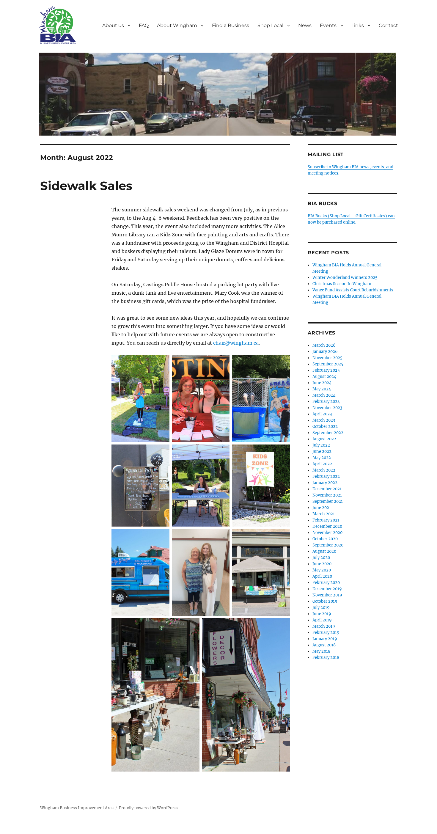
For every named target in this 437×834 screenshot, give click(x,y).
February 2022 (326, 476)
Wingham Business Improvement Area (77, 808)
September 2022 (327, 432)
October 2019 (324, 601)
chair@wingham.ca (236, 343)
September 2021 (327, 501)
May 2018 (321, 651)
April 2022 (322, 464)
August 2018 (324, 645)
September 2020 (327, 545)
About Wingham (177, 25)
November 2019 (327, 595)
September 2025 (327, 364)
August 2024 (324, 376)
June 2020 (321, 563)
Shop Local (270, 25)
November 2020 (327, 532)
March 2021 (323, 513)
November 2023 (327, 407)
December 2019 (327, 588)
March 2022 (323, 470)
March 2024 (323, 395)
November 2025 (327, 357)
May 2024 (321, 389)
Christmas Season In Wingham (341, 283)
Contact (388, 25)
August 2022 (324, 439)
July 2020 (321, 557)
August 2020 (324, 551)
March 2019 (323, 626)
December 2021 (327, 488)
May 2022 (321, 457)
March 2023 (323, 420)
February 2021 (325, 520)
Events (328, 25)
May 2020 (321, 570)
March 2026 (324, 345)
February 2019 (325, 632)
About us (113, 25)
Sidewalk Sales (86, 185)
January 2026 (325, 351)
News (305, 25)
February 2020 (326, 582)
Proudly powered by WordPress (148, 808)
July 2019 (321, 607)
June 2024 (321, 382)
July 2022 (321, 445)
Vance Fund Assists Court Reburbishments (352, 290)
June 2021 (321, 507)
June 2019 (321, 613)
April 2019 (322, 620)
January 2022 (324, 482)
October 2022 (325, 426)
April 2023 (322, 414)
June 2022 (321, 451)
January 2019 (324, 638)
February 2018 (325, 657)
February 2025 (326, 370)
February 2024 (326, 401)
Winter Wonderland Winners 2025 (345, 277)
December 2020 (327, 526)
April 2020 (322, 576)
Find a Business (230, 25)
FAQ (144, 25)
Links (357, 25)
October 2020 (325, 538)
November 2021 (327, 495)
